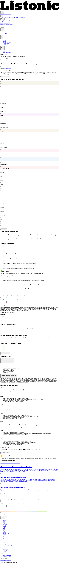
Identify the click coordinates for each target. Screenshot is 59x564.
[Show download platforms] (9, 23)
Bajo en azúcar (24, 511)
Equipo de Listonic (7, 68)
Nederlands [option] (5, 524)
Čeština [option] (4, 528)
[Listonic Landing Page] (29, 9)
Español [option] (4, 523)
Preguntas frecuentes (6, 544)
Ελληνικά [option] (4, 534)
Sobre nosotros (5, 549)
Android (2, 24)
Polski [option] (4, 521)
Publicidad (5, 550)
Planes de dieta (24, 17)
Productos (2, 17)
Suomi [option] (4, 531)
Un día (46, 511)
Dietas (1, 20)
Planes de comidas (18, 17)
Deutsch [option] (4, 522)
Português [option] (4, 525)
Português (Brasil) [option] (6, 533)
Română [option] (4, 532)
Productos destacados (11, 17)
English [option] (4, 520)
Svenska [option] (4, 526)
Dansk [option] (4, 535)
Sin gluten (2, 511)
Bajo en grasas (18, 511)
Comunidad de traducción (7, 545)
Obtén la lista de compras (5, 76)
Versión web (5, 542)
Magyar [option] (4, 536)
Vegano (32, 511)
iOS (4, 24)
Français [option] (4, 527)
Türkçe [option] (4, 538)
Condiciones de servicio (7, 556)
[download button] (3, 58)
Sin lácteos (36, 511)
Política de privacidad (7, 555)
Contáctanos (5, 551)
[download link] (2, 516)
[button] (1, 26)
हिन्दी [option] (3, 530)
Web (7, 24)
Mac (12, 24)
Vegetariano (29, 511)
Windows (10, 24)
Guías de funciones (7, 14)
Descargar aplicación (4, 23)
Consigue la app (3, 21)
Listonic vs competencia (7, 20)
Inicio (1, 61)
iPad (6, 24)
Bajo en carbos (7, 511)
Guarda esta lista (4, 229)
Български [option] (5, 537)
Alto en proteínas (13, 511)
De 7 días (39, 511)
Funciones (2, 14)
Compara (5, 17)
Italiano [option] (4, 529)
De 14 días (43, 511)
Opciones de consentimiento (5, 560)
